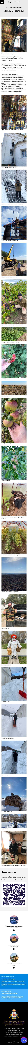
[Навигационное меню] (2, 2)
